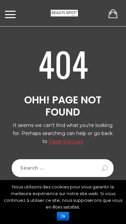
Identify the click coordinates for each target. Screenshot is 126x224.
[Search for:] (63, 168)
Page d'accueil (66, 141)
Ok (63, 216)
